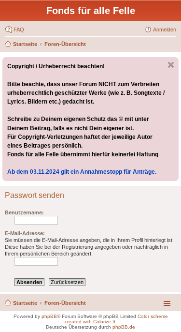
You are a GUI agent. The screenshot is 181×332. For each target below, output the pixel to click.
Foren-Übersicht (65, 44)
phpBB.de (123, 327)
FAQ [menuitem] (19, 29)
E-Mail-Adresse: (25, 233)
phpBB (49, 316)
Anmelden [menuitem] (164, 29)
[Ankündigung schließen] (171, 65)
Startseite (25, 44)
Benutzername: (24, 212)
